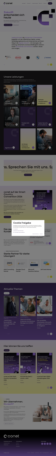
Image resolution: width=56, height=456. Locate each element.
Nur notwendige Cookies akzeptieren (19, 232)
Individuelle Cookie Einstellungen (18, 230)
